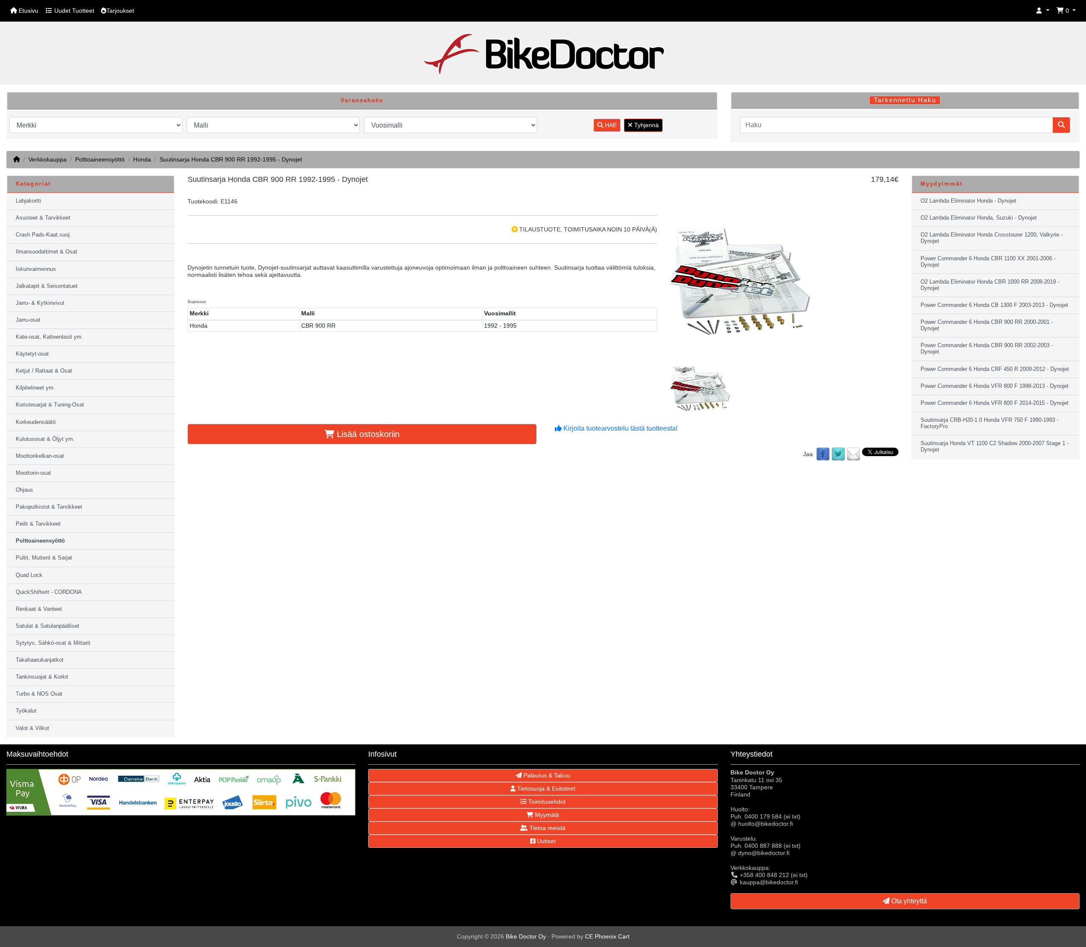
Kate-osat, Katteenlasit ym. (49, 337)
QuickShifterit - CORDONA (49, 592)
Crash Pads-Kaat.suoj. (43, 235)
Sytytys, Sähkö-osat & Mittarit (53, 643)
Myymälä (546, 814)
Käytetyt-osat (32, 354)
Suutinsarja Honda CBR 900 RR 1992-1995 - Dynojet (231, 159)
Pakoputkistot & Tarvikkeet (49, 507)
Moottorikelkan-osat (40, 456)
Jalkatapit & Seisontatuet (47, 286)
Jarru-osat (28, 320)
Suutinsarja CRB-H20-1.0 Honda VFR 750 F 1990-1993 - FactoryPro (989, 423)
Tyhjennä (646, 125)
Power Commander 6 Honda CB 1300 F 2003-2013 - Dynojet (994, 305)
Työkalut (26, 711)
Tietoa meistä (546, 827)
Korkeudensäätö (36, 422)
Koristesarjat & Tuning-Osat (50, 405)
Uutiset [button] (545, 841)
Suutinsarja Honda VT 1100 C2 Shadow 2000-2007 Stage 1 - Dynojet (995, 446)
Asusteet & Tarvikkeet (43, 218)
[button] (1042, 11)
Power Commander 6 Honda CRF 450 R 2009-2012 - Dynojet (995, 369)
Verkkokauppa (47, 159)
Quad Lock (29, 575)
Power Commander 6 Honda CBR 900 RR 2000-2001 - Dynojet (987, 325)
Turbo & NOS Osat (39, 694)
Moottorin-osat (33, 473)
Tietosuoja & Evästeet (545, 788)
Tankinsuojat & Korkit (42, 677)
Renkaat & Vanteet (39, 609)
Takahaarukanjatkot (40, 660)
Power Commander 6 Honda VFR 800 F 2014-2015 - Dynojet (995, 403)
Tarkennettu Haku (905, 100)
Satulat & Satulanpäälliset (47, 626)
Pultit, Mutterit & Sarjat (44, 558)
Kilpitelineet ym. (35, 388)
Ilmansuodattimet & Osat (46, 252)
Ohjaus (24, 490)
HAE (610, 125)
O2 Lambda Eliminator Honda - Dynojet (968, 201)
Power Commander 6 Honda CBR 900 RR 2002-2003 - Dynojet (987, 349)
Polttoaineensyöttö (100, 159)
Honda (142, 159)
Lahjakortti (28, 201)
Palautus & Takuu (546, 775)
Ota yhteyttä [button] (908, 901)
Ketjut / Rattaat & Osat (44, 371)
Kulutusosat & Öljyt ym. (45, 439)
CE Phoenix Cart (607, 936)
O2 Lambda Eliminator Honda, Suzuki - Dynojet (979, 218)
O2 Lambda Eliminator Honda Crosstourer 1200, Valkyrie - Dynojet (992, 238)
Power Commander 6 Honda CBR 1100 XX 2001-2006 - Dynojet (988, 262)
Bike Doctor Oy (526, 936)
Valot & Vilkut (32, 728)
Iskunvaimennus (36, 269)
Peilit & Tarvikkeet (38, 524)
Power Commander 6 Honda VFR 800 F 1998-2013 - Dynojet (995, 386)
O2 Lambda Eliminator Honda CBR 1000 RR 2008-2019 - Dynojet (990, 285)
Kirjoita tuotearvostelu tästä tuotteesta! (619, 428)
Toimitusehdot (545, 801)
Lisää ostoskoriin (367, 434)
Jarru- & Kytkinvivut (40, 303)
